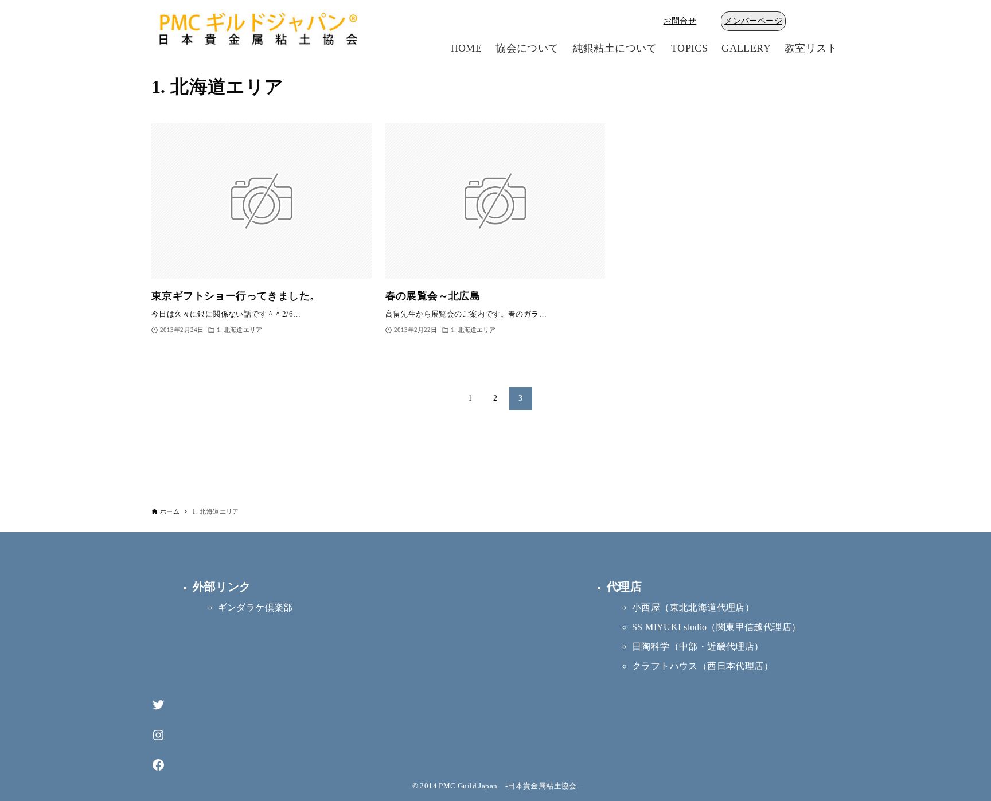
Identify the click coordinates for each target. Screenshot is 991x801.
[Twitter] (158, 705)
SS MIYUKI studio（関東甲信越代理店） (716, 627)
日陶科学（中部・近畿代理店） (698, 646)
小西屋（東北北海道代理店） (693, 607)
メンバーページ (753, 20)
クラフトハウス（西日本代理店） (702, 666)
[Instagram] (158, 735)
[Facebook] (158, 765)
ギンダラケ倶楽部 (255, 607)
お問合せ (680, 20)
